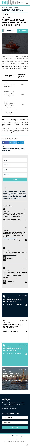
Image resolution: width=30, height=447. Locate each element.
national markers (7, 196)
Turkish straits (6, 148)
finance (11, 191)
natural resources (18, 196)
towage (22, 148)
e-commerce (11, 193)
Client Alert (15, 7)
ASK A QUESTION (22, 31)
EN (22, 3)
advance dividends (8, 195)
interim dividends (15, 198)
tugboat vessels (6, 150)
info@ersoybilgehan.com (10, 408)
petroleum (23, 191)
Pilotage (17, 148)
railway (24, 193)
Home (3, 7)
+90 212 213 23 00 (8, 406)
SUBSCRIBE (15, 427)
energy (24, 195)
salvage (12, 148)
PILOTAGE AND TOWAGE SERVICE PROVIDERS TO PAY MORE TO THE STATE (12, 10)
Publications (9, 7)
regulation (16, 191)
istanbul (5, 193)
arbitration (18, 193)
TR (24, 3)
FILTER (15, 179)
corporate (5, 191)
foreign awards (18, 195)
